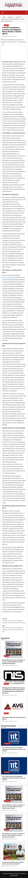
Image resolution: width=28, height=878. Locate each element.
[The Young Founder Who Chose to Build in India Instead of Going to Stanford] (14, 851)
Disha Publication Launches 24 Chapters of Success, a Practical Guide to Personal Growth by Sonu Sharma (13, 661)
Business (6, 25)
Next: (13, 629)
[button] (2, 12)
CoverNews (23, 873)
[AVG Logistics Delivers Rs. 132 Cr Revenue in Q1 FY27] (14, 706)
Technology (7, 772)
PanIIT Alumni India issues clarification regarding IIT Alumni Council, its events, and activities (13, 749)
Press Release (7, 743)
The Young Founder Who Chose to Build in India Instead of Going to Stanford (13, 863)
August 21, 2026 (14, 665)
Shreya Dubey (6, 36)
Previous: (14, 621)
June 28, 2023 (14, 36)
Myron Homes (8, 277)
